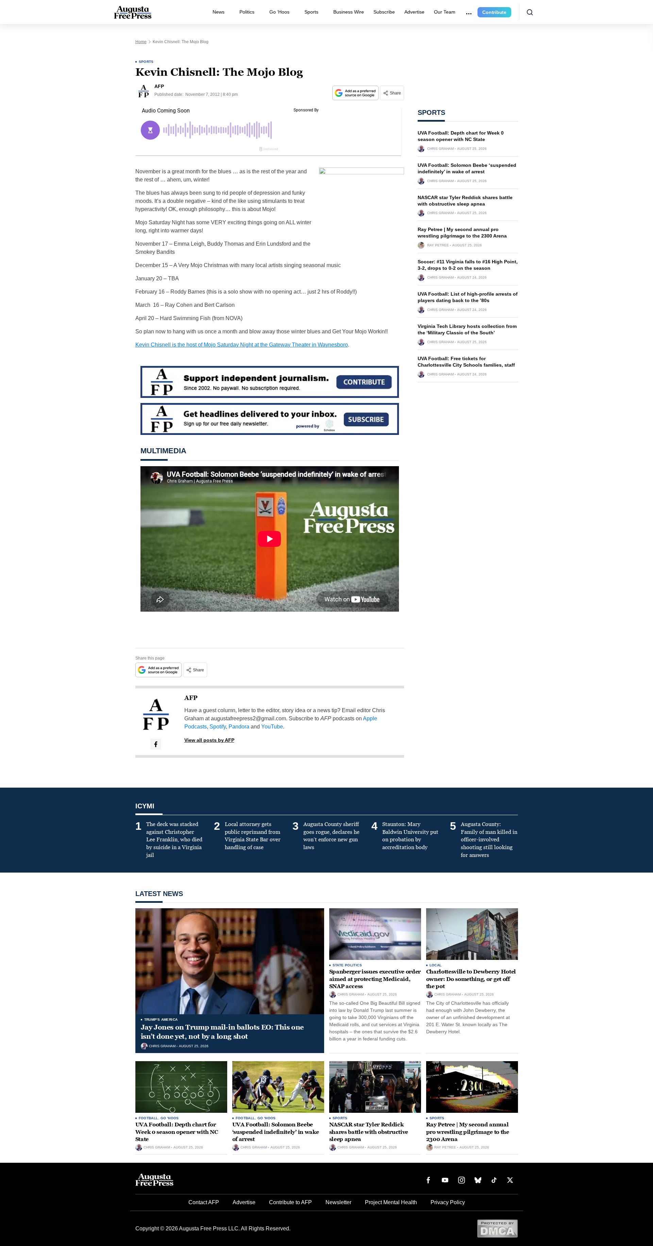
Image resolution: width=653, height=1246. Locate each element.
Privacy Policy (448, 1202)
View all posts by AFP (209, 740)
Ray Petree (438, 245)
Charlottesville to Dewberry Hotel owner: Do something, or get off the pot (471, 979)
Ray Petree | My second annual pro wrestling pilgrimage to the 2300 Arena (467, 1132)
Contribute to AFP (290, 1202)
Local (436, 965)
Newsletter (338, 1202)
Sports (311, 12)
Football (148, 1118)
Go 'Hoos (170, 1118)
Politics (246, 12)
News (218, 12)
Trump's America (161, 1019)
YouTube (272, 727)
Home (141, 41)
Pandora (239, 727)
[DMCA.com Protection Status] (497, 1228)
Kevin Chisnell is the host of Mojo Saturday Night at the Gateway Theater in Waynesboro (241, 345)
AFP (191, 698)
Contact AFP (203, 1202)
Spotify (218, 727)
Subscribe (384, 12)
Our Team (444, 12)
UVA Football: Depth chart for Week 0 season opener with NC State (176, 1132)
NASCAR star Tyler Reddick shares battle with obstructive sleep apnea (368, 1132)
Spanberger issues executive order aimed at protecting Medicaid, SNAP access (375, 979)
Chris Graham (440, 149)
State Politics (347, 965)
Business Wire (348, 12)
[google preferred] (356, 93)
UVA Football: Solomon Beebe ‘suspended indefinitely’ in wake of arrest (275, 1132)
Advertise (414, 12)
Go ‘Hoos (279, 12)
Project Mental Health (391, 1202)
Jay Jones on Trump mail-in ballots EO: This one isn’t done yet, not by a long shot (222, 1032)
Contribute (494, 12)
